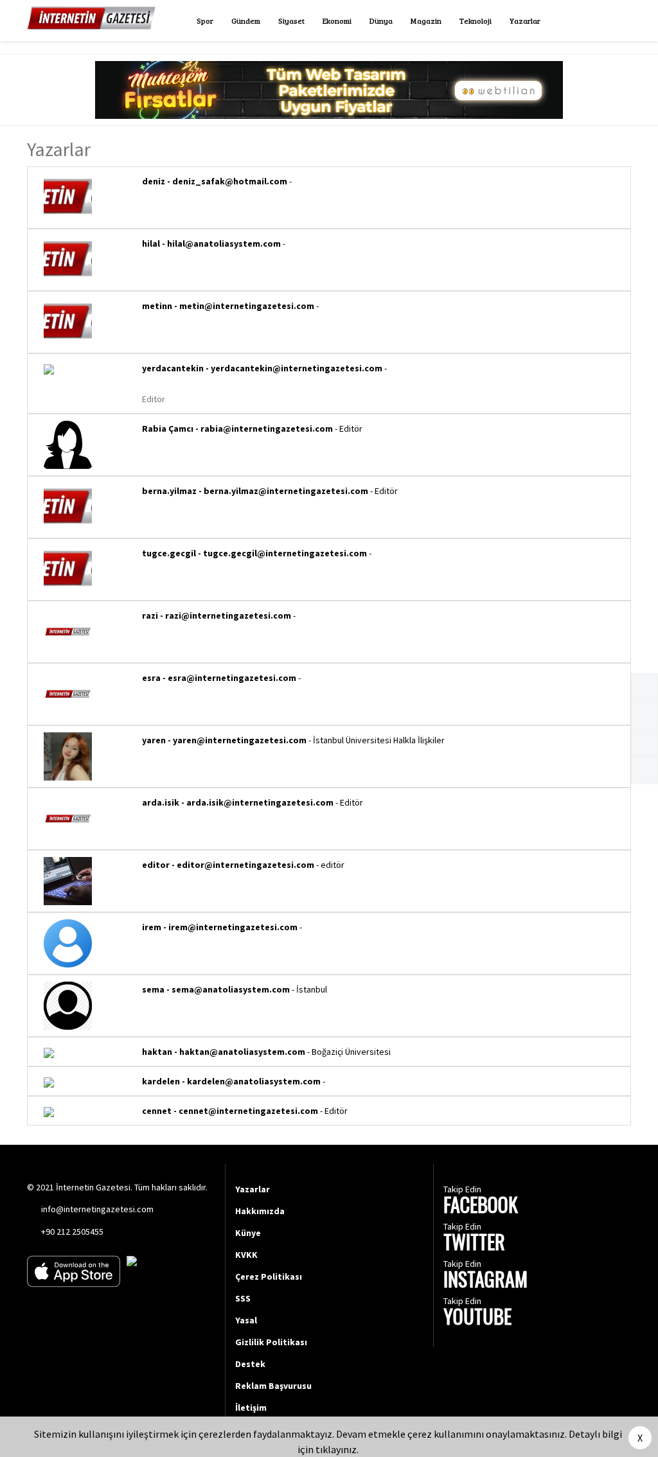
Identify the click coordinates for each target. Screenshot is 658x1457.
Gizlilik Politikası (271, 1342)
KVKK (246, 1254)
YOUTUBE (477, 1318)
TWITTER (474, 1243)
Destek (250, 1364)
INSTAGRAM (485, 1280)
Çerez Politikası (268, 1276)
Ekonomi (337, 20)
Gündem (245, 20)
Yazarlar (525, 20)
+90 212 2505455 (72, 1231)
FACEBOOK (480, 1206)
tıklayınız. (337, 1449)
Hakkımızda (260, 1211)
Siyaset (291, 20)
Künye (248, 1233)
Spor (205, 20)
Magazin (426, 20)
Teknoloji (475, 20)
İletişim (251, 1407)
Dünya (381, 20)
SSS (243, 1298)
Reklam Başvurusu (273, 1385)
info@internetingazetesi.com (97, 1209)
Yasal (246, 1320)
